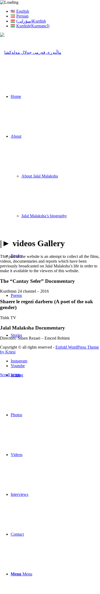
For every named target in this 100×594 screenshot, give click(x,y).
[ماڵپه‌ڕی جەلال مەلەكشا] (30, 52)
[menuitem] (55, 11)
